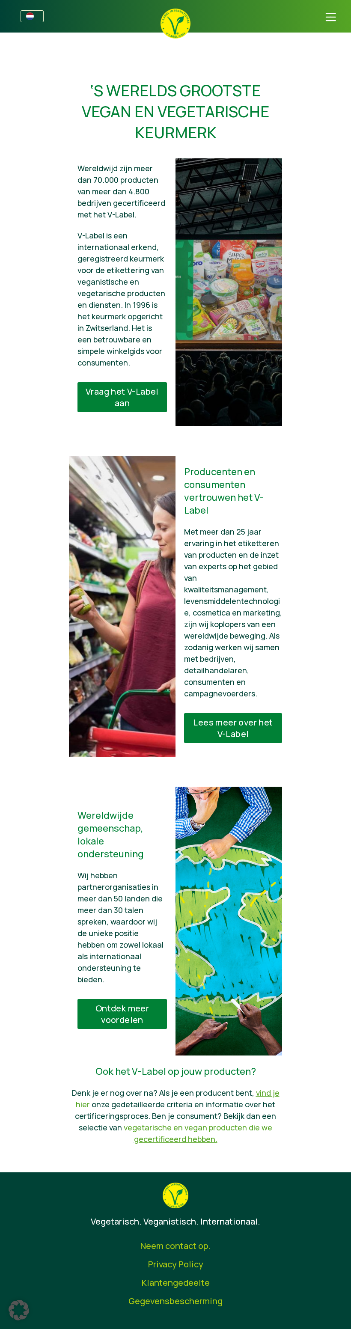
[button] (19, 1310)
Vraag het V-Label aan (122, 397)
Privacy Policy (175, 1264)
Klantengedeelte (176, 1282)
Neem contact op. (175, 1246)
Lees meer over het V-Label (233, 728)
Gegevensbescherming (175, 1301)
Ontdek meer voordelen (122, 1014)
